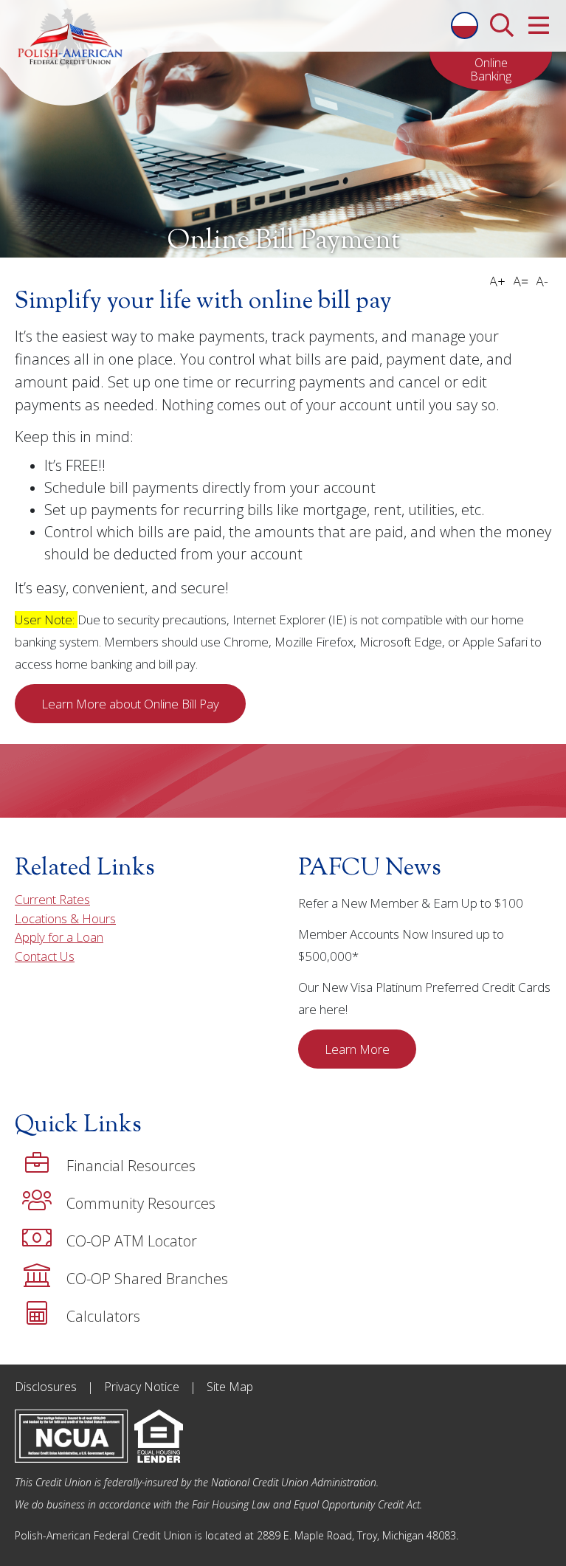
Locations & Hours (65, 918)
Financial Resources (131, 1166)
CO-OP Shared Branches (147, 1279)
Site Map (230, 1387)
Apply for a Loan (59, 936)
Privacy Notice (141, 1387)
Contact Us (45, 956)
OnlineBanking (490, 69)
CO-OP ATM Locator (131, 1241)
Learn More (357, 1049)
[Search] (501, 21)
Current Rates (52, 899)
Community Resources (140, 1203)
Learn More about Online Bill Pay (130, 703)
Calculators (103, 1316)
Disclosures (46, 1387)
